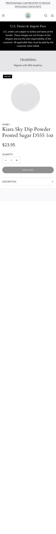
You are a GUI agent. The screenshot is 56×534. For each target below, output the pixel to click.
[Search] (45, 15)
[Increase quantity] (16, 160)
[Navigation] (3, 15)
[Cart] (52, 15)
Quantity (7, 154)
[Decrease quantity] (5, 160)
